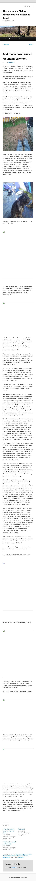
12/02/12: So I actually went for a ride (9, 843)
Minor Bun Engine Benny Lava (24, 854)
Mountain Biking (7, 856)
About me (11, 39)
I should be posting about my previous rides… (8, 831)
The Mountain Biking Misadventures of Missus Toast (16, 14)
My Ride (19, 39)
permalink (21, 857)
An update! (21, 829)
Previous (6, 44)
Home (4, 39)
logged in (14, 867)
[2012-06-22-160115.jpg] (18, 217)
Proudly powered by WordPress (18, 877)
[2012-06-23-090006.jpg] (18, 150)
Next (31, 44)
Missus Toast (6, 857)
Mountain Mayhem (17, 856)
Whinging (25, 856)
